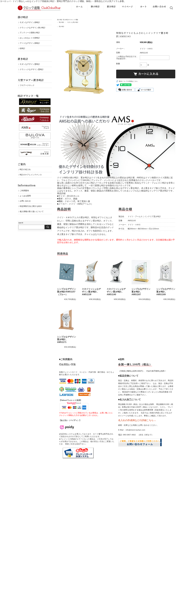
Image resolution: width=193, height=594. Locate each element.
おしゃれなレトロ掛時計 (30, 38)
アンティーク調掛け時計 (30, 33)
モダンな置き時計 (72, 22)
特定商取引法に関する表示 (31, 206)
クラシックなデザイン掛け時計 (32, 28)
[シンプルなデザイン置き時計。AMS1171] (66, 320)
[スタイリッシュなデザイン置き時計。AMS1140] (116, 272)
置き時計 (111, 6)
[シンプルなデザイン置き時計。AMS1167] (141, 272)
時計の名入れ (25, 169)
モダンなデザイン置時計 (30, 64)
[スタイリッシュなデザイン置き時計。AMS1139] (91, 272)
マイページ (127, 6)
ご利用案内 (24, 191)
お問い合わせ (159, 6)
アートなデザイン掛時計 (30, 43)
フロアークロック (27, 85)
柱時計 (22, 48)
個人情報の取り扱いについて (32, 211)
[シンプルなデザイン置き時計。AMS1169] (165, 272)
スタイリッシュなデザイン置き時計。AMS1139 (91, 292)
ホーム (79, 6)
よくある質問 (25, 196)
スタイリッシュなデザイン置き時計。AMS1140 (116, 292)
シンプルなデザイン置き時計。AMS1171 (66, 339)
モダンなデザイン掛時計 (30, 22)
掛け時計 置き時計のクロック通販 (67, 19)
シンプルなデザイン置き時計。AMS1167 (141, 292)
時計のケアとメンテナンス (31, 175)
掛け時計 (95, 6)
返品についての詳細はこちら (128, 81)
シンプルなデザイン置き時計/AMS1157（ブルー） (66, 292)
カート (143, 6)
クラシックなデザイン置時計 (32, 69)
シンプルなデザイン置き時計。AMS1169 (165, 292)
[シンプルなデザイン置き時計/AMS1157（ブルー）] (66, 272)
